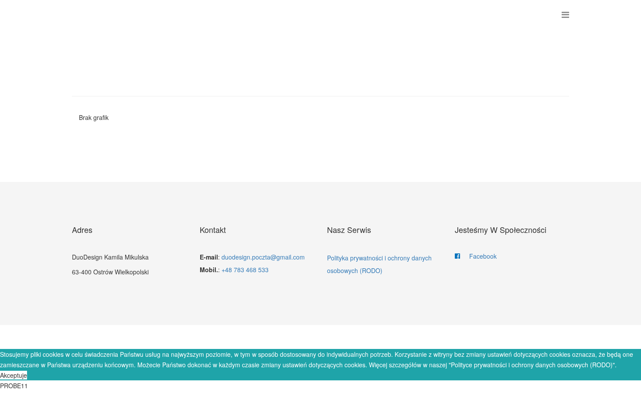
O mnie (320, 337)
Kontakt (414, 337)
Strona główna (224, 337)
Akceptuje (13, 375)
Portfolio (365, 337)
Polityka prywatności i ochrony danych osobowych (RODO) (379, 264)
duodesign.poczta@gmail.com (263, 257)
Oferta (280, 337)
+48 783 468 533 (245, 269)
